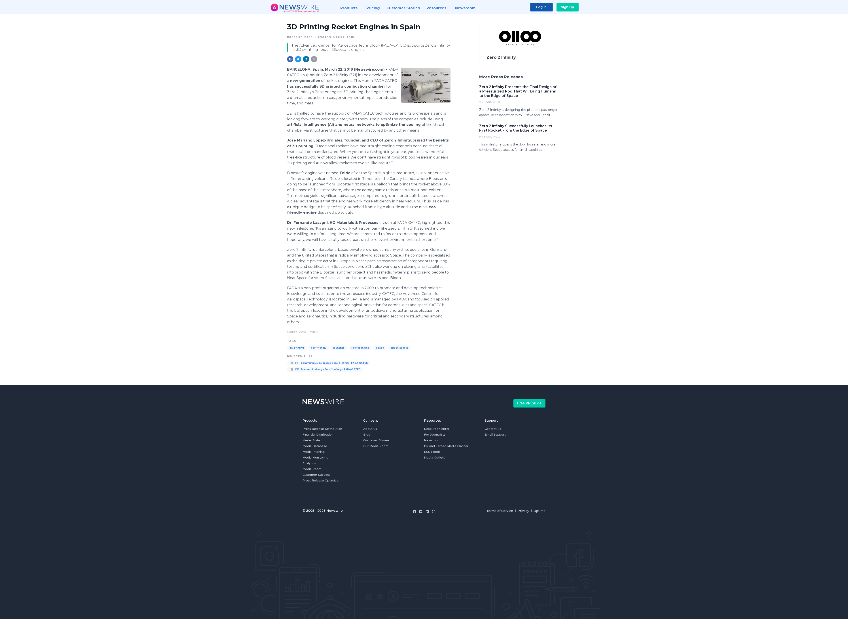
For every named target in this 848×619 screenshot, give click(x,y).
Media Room (312, 469)
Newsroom (432, 440)
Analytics (309, 463)
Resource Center (436, 428)
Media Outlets (434, 457)
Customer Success (316, 474)
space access (399, 347)
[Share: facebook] (290, 59)
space (380, 347)
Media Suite (311, 440)
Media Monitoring (315, 457)
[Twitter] (420, 511)
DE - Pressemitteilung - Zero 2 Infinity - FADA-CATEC (327, 369)
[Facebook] (414, 511)
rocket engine (360, 347)
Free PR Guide (529, 403)
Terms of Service (499, 511)
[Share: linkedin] (306, 59)
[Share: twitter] (298, 59)
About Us (370, 428)
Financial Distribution (318, 434)
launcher (338, 347)
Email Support (495, 434)
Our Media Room (375, 446)
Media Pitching (314, 451)
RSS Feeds (432, 451)
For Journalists (434, 434)
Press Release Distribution (322, 428)
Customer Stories (376, 440)
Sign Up (567, 7)
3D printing (297, 347)
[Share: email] (314, 59)
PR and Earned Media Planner (446, 446)
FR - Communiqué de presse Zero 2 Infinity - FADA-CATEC (331, 363)
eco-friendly (318, 347)
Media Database (315, 446)
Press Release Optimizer (321, 480)
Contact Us (493, 428)
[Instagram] (433, 511)
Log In (541, 7)
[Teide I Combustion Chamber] (425, 85)
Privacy (523, 511)
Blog (366, 434)
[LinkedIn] (427, 511)
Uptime (539, 511)
